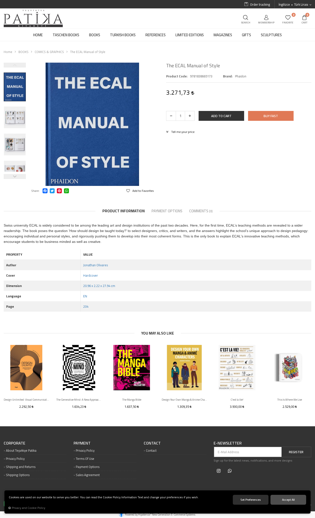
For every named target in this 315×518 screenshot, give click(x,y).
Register (296, 452)
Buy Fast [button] (271, 116)
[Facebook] (45, 190)
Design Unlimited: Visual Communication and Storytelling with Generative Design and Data (26, 399)
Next (15, 176)
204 (85, 306)
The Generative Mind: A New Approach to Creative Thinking (79, 399)
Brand (227, 76)
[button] (221, 116)
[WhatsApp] (66, 190)
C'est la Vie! (237, 399)
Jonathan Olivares (95, 265)
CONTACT (152, 443)
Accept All (288, 499)
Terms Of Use (85, 459)
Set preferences (250, 499)
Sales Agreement (88, 475)
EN (85, 296)
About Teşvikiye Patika (21, 450)
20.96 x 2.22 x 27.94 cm (99, 286)
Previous (15, 65)
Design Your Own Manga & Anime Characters (184, 399)
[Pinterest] (59, 190)
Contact (151, 450)
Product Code (176, 76)
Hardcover (90, 275)
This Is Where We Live (289, 399)
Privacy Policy (15, 459)
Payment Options (87, 467)
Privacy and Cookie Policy (28, 508)
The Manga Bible (131, 399)
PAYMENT (82, 443)
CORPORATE (14, 443)
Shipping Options (18, 475)
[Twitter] (52, 190)
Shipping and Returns (20, 467)
